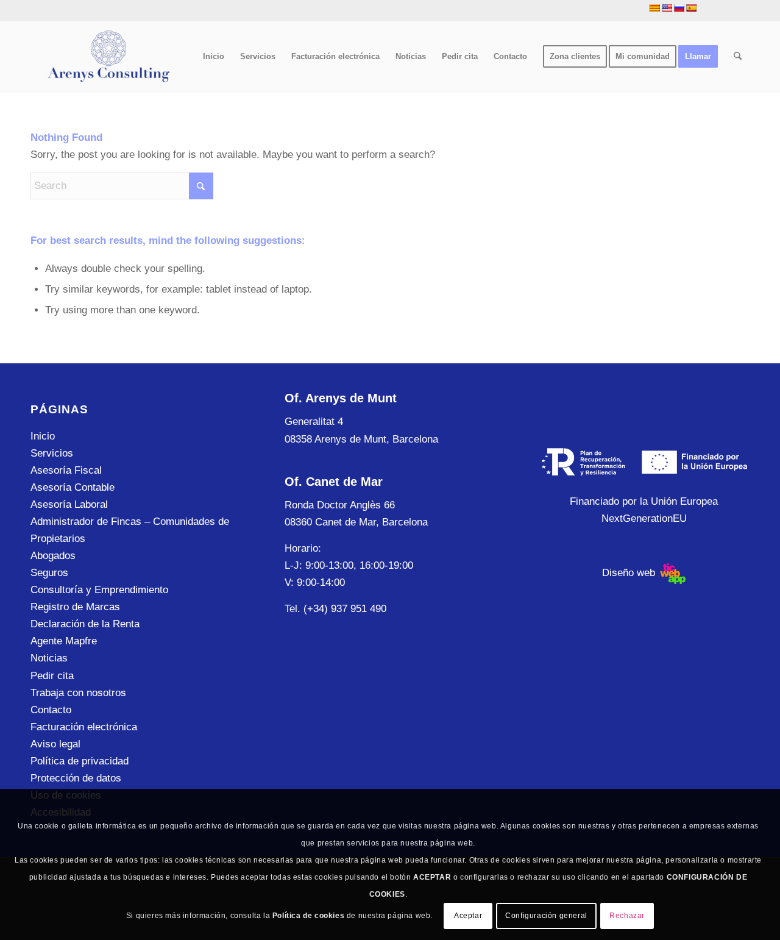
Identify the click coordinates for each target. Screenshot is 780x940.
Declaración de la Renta (85, 624)
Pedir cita (52, 676)
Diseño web (630, 573)
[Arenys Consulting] (107, 56)
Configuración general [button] (546, 915)
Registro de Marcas (75, 607)
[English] (666, 8)
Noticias (49, 658)
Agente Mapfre (63, 641)
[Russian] (678, 8)
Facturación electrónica (83, 727)
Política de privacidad (79, 761)
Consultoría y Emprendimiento (99, 590)
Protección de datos (75, 778)
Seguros (49, 573)
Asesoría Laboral (69, 504)
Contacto (50, 710)
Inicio (42, 436)
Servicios (51, 453)
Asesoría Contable (72, 487)
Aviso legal (55, 744)
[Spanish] (691, 8)
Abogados (53, 555)
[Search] (738, 56)
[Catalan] (654, 8)
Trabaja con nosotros (78, 693)
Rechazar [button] (627, 915)
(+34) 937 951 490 (344, 608)
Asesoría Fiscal (66, 470)
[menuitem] (213, 56)
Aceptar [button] (468, 915)
